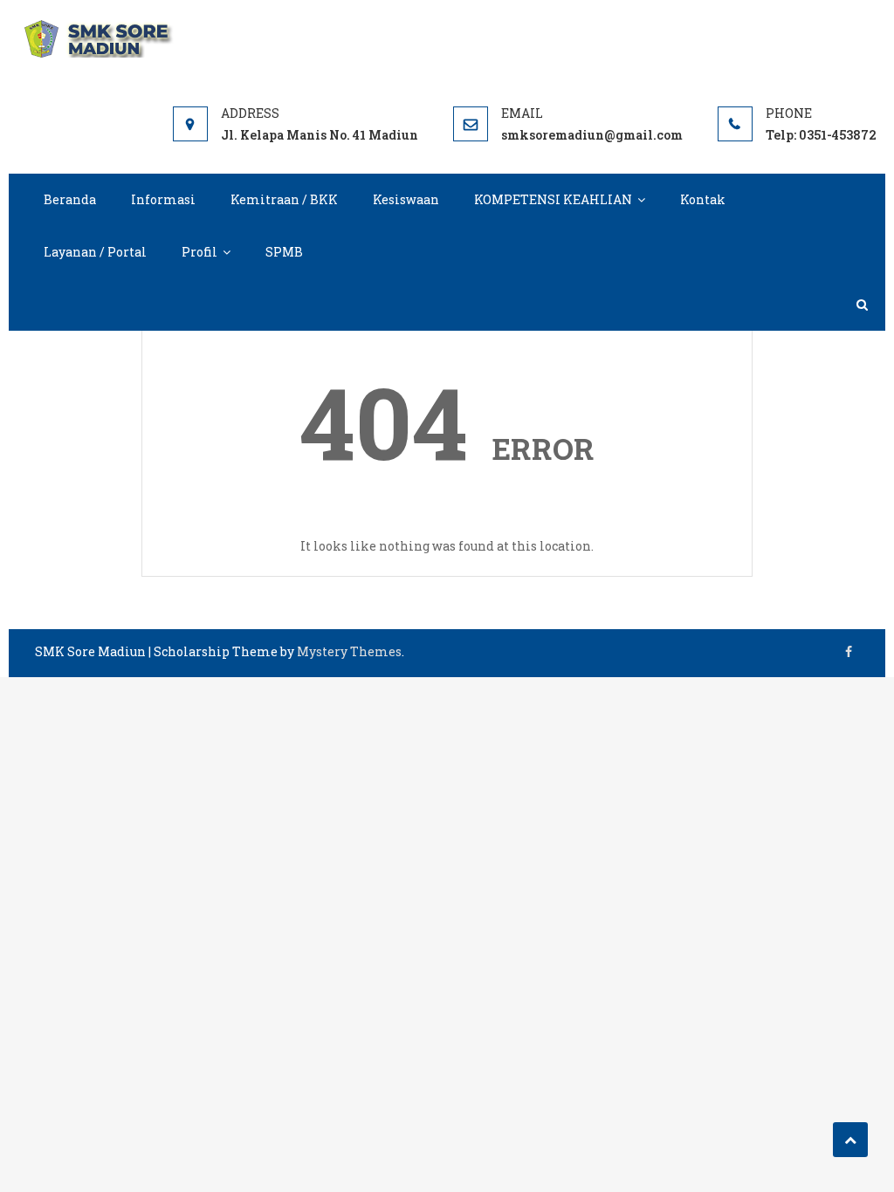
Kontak (703, 199)
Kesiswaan (406, 199)
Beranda (70, 199)
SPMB (284, 251)
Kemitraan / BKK (284, 199)
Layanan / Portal (95, 251)
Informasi (163, 199)
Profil (199, 251)
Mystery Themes (349, 651)
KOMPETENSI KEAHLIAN (553, 199)
